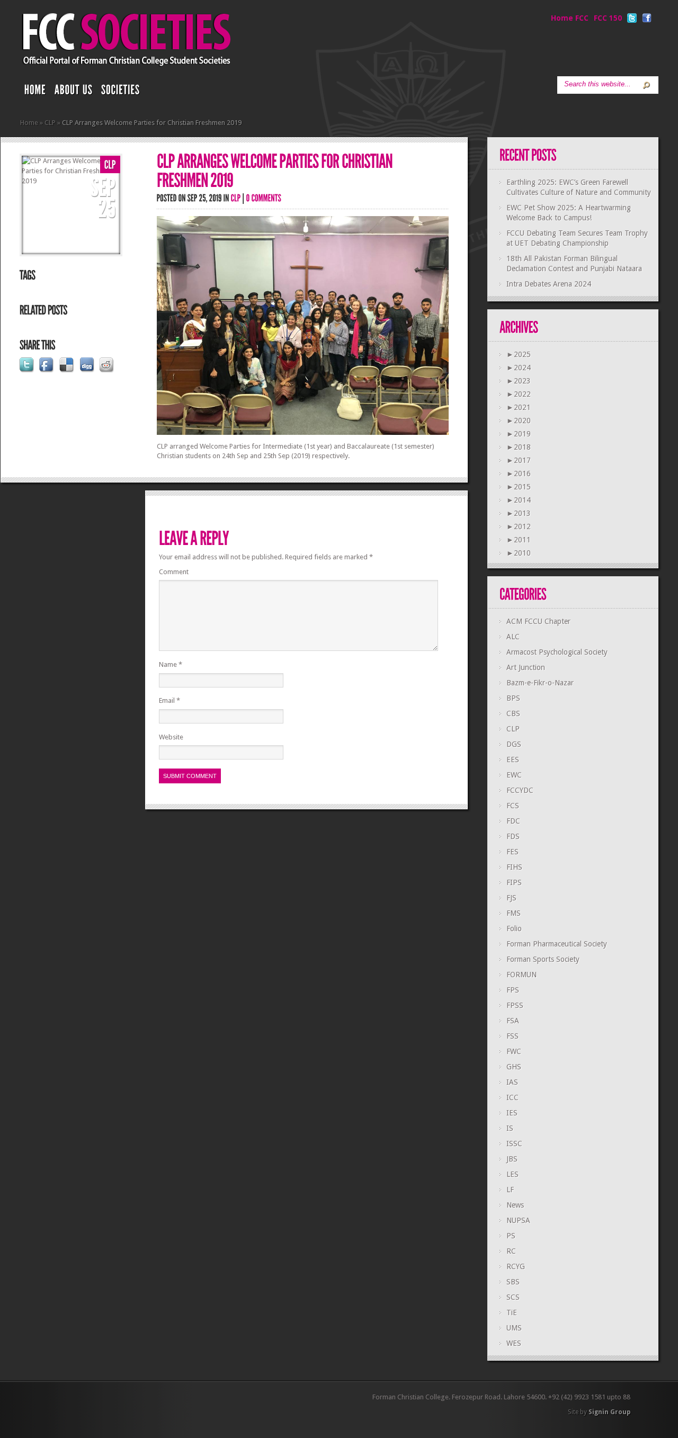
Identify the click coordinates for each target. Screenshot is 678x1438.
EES (512, 759)
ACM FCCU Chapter (538, 621)
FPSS (514, 1005)
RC (511, 1251)
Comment (174, 572)
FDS (513, 836)
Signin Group (609, 1412)
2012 (518, 526)
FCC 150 (608, 18)
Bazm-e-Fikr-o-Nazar (540, 682)
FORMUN (521, 974)
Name (170, 664)
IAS (512, 1082)
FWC (513, 1051)
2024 (518, 367)
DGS (513, 744)
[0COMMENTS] (264, 197)
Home (29, 123)
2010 (518, 553)
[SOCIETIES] (121, 92)
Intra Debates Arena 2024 (548, 284)
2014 (518, 500)
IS (509, 1128)
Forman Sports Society (542, 959)
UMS (514, 1328)
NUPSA (518, 1220)
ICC (512, 1097)
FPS (512, 990)
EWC (514, 775)
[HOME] (35, 92)
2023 (518, 381)
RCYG (515, 1266)
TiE (511, 1312)
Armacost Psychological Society (557, 652)
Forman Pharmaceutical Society (556, 944)
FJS (511, 898)
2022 (518, 394)
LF (510, 1189)
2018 (518, 447)
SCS (513, 1297)
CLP (50, 123)
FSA (512, 1020)
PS (510, 1235)
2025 (518, 354)
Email (169, 700)
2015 (518, 487)
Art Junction (525, 667)
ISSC (514, 1143)
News (515, 1205)
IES (512, 1113)
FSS (512, 1036)
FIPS (514, 882)
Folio (514, 928)
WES (513, 1343)
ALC (513, 636)
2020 (518, 420)
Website (171, 737)
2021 (518, 407)
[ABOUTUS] (73, 92)
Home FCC (569, 18)
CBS (513, 713)
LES (512, 1174)
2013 (518, 513)
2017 (518, 460)
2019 (518, 434)
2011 (518, 539)
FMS (513, 913)
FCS (512, 805)
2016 (518, 473)
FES (512, 851)
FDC (513, 821)
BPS (513, 698)
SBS (513, 1282)
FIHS (514, 867)
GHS (513, 1066)
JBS (512, 1159)
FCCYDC (519, 790)
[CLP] (110, 165)
